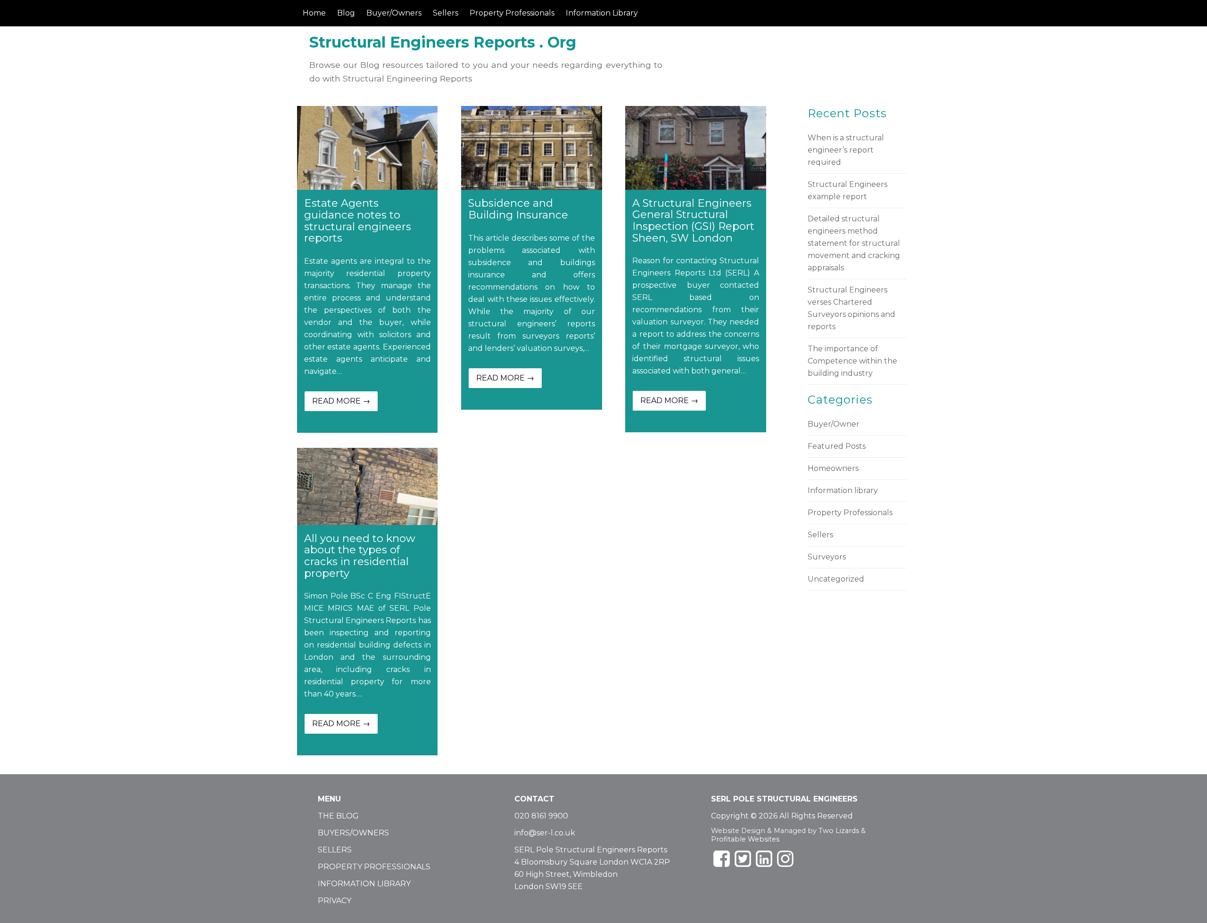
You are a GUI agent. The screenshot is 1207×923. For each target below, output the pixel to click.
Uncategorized (836, 579)
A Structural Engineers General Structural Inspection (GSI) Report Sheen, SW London (693, 220)
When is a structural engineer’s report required (846, 150)
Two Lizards (838, 830)
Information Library (602, 13)
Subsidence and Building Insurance (518, 208)
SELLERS (335, 849)
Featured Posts (837, 446)
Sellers (445, 13)
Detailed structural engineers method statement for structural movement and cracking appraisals (854, 243)
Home (314, 13)
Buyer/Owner (834, 424)
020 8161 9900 (541, 815)
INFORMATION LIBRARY (364, 883)
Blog (346, 13)
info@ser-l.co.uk (544, 832)
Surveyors (827, 556)
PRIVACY (334, 900)
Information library (843, 490)
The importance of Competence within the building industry (852, 361)
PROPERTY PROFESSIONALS (374, 866)
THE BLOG (338, 815)
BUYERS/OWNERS (353, 832)
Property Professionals (512, 13)
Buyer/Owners (394, 13)
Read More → (341, 401)
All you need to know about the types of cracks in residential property (359, 556)
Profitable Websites (745, 839)
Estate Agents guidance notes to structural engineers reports (357, 220)
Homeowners (833, 468)
